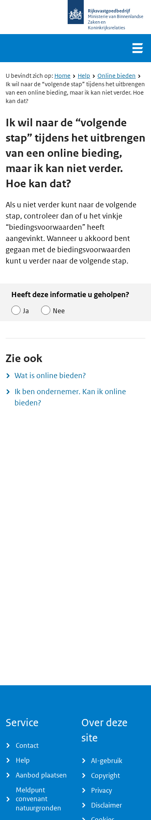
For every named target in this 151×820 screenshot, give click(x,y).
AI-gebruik (106, 760)
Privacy (101, 790)
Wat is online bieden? (50, 375)
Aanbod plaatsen (41, 775)
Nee (59, 310)
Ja (26, 310)
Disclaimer (106, 805)
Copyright (105, 775)
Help (84, 75)
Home (62, 75)
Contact (27, 745)
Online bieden (116, 75)
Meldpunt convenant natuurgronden (38, 799)
